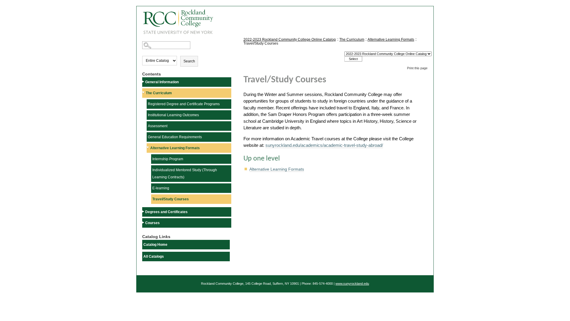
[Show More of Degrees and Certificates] (143, 211)
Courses (152, 223)
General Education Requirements (175, 137)
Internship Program (167, 159)
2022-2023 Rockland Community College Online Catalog (289, 39)
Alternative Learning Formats (175, 148)
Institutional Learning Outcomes (173, 115)
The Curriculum (159, 93)
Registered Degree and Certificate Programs (184, 104)
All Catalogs (153, 256)
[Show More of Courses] (143, 222)
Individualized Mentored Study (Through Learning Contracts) (184, 173)
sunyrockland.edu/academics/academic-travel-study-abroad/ (324, 145)
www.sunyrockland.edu (352, 283)
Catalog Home (155, 245)
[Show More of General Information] (143, 81)
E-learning (160, 188)
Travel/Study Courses (170, 199)
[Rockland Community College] (175, 19)
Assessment (157, 126)
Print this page (417, 68)
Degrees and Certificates (166, 212)
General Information (162, 82)
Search (189, 61)
